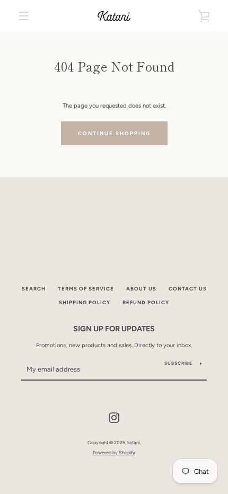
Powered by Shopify (114, 452)
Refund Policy (145, 302)
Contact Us (188, 289)
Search (34, 289)
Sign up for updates (114, 328)
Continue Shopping (114, 133)
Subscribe (178, 363)
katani (133, 442)
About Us (141, 289)
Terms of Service (86, 289)
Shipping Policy (84, 302)
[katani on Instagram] (114, 417)
